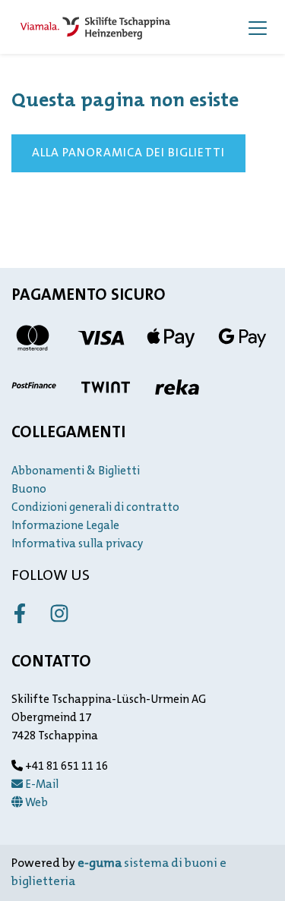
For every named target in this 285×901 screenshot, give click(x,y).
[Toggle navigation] (258, 27)
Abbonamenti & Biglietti (75, 471)
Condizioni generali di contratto (95, 508)
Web (35, 803)
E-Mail (41, 785)
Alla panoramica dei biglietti (128, 153)
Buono (28, 490)
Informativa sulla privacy (77, 544)
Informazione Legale (65, 526)
